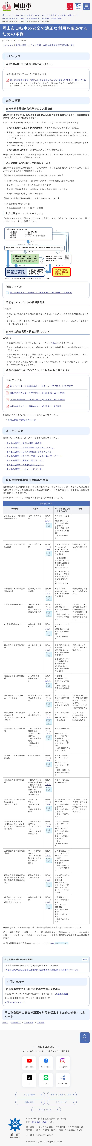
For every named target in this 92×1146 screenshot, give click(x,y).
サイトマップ (61, 1102)
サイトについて (45, 1110)
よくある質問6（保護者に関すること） (25, 465)
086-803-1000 (39, 1122)
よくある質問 (34, 45)
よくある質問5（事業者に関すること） (25, 460)
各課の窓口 (16, 1023)
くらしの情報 (20, 15)
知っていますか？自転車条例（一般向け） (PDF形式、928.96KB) (41, 386)
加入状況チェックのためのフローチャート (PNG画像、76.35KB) (41, 293)
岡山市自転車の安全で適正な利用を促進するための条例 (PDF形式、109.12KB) (48, 80)
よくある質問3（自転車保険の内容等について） (29, 452)
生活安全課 (28, 1023)
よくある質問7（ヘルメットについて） (25, 469)
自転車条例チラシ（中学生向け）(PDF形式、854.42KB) (37, 400)
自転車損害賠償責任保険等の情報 (59, 45)
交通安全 (53, 15)
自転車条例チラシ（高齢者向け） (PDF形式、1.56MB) (36, 406)
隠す (86, 959)
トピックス (8, 45)
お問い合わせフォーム (15, 1002)
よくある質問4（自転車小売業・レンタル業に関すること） (35, 456)
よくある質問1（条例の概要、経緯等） (25, 443)
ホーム (8, 15)
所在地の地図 (61, 994)
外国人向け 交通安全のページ (22, 420)
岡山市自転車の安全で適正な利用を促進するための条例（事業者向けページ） (42, 970)
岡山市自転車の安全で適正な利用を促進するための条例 (25, 18)
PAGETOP (84, 1039)
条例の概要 (57, 18)
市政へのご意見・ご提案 (61, 1095)
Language (78, 8)
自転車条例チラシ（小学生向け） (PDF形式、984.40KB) (37, 393)
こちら (54, 343)
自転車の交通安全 (67, 15)
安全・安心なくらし (37, 15)
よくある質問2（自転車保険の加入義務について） (30, 448)
